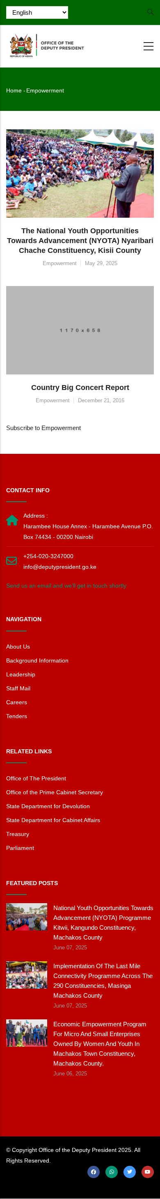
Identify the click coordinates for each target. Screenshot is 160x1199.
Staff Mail (18, 688)
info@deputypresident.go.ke (59, 566)
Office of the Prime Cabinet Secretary (54, 792)
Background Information (37, 660)
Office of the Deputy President (78, 1150)
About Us (18, 646)
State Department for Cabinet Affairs (53, 820)
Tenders (16, 716)
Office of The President (36, 778)
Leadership (20, 674)
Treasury (17, 834)
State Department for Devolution (48, 806)
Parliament (20, 848)
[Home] (47, 44)
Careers (16, 702)
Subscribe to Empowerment (43, 427)
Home (14, 90)
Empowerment (60, 263)
